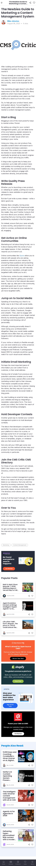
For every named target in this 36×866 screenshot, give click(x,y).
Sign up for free (10, 705)
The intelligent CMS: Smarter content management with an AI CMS (9, 795)
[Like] (34, 2)
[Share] (30, 2)
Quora (22, 256)
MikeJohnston (13, 21)
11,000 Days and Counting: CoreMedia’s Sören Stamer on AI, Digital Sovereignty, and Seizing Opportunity (9, 759)
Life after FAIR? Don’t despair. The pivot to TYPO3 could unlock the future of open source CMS (10, 626)
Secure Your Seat (18, 658)
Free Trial (18, 681)
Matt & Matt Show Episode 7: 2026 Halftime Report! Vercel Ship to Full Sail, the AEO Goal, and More (10, 589)
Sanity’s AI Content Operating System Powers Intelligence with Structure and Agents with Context (9, 780)
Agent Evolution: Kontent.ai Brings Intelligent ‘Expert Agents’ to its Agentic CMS (10, 607)
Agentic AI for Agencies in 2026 (9, 813)
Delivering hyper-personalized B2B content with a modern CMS (9, 836)
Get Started (8, 568)
